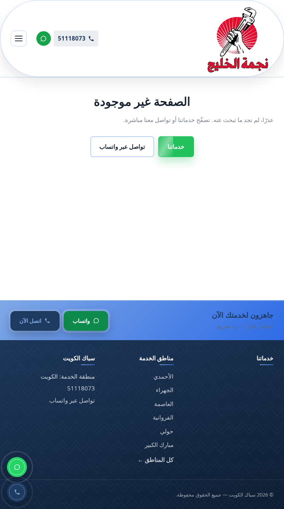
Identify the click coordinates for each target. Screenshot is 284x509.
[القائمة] (19, 38)
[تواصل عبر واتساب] (43, 38)
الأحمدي (163, 376)
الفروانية (163, 417)
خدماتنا (176, 146)
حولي (167, 431)
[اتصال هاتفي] (17, 492)
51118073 (81, 388)
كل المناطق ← (155, 460)
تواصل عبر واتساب (122, 146)
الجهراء (165, 390)
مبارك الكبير (159, 445)
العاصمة (164, 404)
